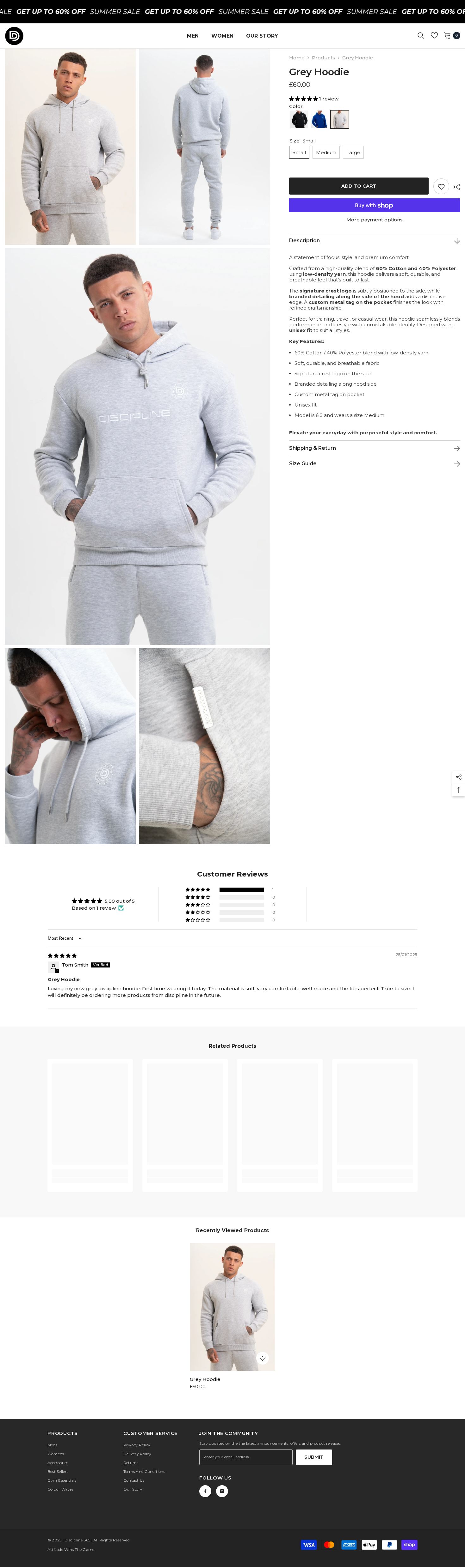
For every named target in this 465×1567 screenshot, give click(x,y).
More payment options (374, 220)
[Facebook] (205, 1491)
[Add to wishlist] (441, 187)
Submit (314, 1457)
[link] (90, 1173)
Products (323, 58)
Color (296, 106)
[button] (304, 99)
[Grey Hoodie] (232, 1307)
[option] (232, 1318)
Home (297, 58)
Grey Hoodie (205, 1379)
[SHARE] (454, 187)
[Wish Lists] (434, 35)
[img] (62, 956)
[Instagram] (222, 1491)
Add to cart (358, 186)
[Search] (421, 35)
